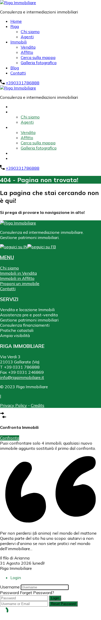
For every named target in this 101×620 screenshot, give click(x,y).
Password (9, 592)
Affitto (27, 52)
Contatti (18, 73)
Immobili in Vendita (18, 273)
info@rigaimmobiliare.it (22, 377)
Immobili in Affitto (17, 278)
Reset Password (63, 604)
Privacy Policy (13, 405)
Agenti (27, 36)
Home (16, 21)
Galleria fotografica (38, 62)
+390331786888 (22, 82)
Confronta (9, 437)
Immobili (18, 41)
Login (55, 598)
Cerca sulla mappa (38, 57)
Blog (14, 67)
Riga (14, 26)
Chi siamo (30, 31)
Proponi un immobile (19, 283)
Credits (37, 405)
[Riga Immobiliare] (18, 2)
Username (10, 586)
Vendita (28, 47)
